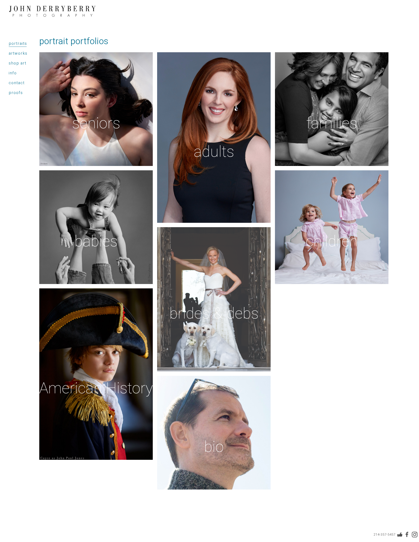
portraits (18, 44)
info (13, 73)
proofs (16, 93)
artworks (18, 53)
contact (17, 83)
